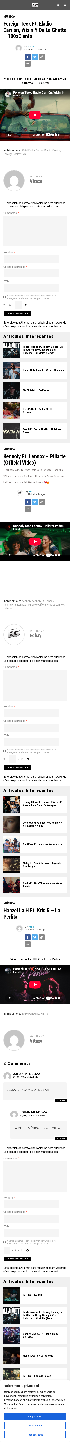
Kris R (46, 1013)
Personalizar (35, 1425)
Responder (61, 1100)
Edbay (32, 491)
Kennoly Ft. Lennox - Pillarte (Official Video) (29, 604)
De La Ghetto (36, 150)
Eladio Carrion (52, 150)
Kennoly (26, 601)
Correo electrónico (15, 266)
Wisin (22, 154)
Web (6, 281)
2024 (25, 150)
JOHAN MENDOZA (26, 1074)
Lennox (59, 604)
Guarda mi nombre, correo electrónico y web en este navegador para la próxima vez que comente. (31, 297)
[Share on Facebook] (28, 57)
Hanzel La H (35, 1013)
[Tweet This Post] (35, 57)
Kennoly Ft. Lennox (43, 601)
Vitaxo (31, 46)
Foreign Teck (11, 154)
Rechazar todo (35, 1434)
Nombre (9, 252)
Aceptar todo (35, 1416)
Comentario (11, 213)
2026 (25, 1013)
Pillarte (7, 608)
